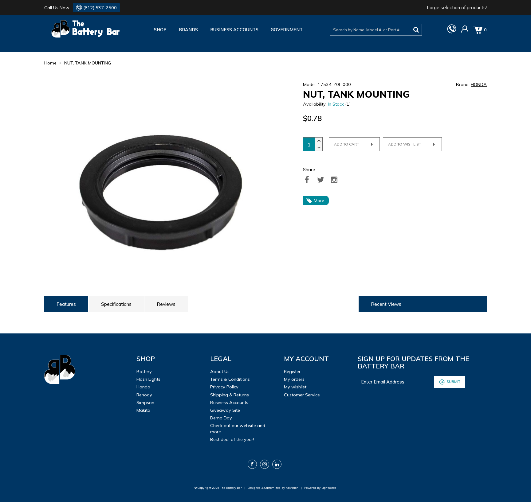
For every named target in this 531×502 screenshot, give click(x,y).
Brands (188, 30)
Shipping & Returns (229, 395)
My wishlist (295, 387)
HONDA (479, 84)
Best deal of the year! (232, 439)
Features (66, 304)
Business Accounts (234, 30)
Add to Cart (346, 144)
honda (143, 387)
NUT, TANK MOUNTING (87, 63)
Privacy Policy (224, 387)
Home (50, 63)
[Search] (416, 29)
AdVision (292, 487)
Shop (160, 30)
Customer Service (302, 395)
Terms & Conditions (230, 379)
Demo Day (221, 418)
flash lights (148, 379)
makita (143, 410)
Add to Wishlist (404, 144)
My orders (294, 379)
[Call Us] (451, 32)
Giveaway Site (225, 410)
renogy (144, 395)
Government (287, 30)
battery (144, 371)
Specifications (116, 304)
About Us (220, 371)
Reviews (166, 304)
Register (292, 371)
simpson (145, 402)
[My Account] (465, 31)
